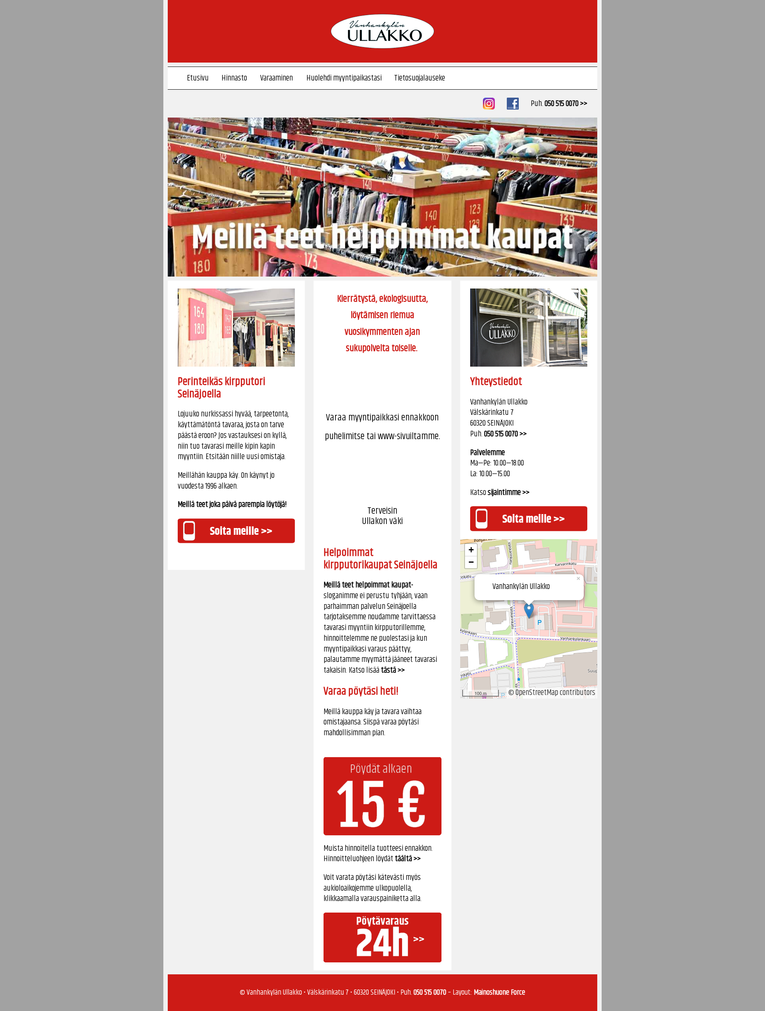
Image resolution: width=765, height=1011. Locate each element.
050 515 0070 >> (566, 104)
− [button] (471, 562)
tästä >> (393, 670)
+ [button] (471, 550)
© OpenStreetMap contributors (551, 693)
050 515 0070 (430, 992)
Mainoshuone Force (499, 992)
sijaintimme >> (509, 493)
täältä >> (408, 859)
